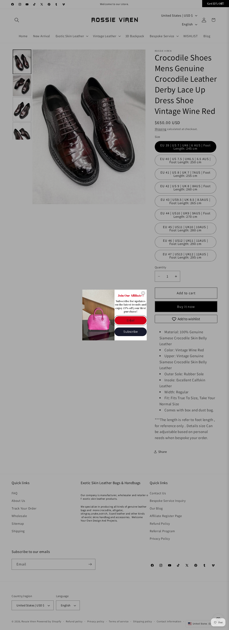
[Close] (143, 293)
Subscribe (130, 331)
